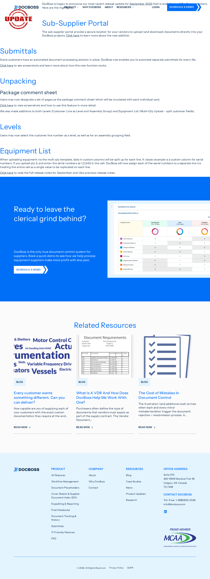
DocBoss (26, 7)
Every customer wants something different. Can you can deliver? (39, 398)
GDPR (130, 568)
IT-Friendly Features (63, 532)
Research (131, 500)
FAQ (53, 538)
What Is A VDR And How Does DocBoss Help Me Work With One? (102, 398)
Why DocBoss (91, 7)
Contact (93, 487)
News (129, 487)
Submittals (57, 526)
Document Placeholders (65, 487)
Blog (128, 475)
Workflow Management (65, 481)
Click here (72, 35)
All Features (58, 475)
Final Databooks (60, 510)
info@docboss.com (174, 504)
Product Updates (136, 493)
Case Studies (133, 481)
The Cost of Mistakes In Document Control (159, 395)
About (109, 7)
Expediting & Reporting (65, 503)
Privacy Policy (116, 568)
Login (155, 7)
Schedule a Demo (181, 7)
